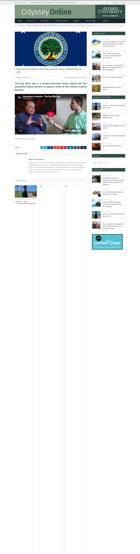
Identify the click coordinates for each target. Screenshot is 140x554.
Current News (60, 21)
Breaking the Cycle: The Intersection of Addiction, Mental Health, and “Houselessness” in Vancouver (55, 2)
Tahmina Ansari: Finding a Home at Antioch (113, 127)
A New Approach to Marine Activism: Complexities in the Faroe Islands (112, 56)
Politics (79, 77)
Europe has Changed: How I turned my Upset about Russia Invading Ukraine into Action (113, 44)
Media (76, 21)
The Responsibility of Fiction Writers (111, 88)
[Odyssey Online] (70, 11)
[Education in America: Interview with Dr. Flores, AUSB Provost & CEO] (51, 49)
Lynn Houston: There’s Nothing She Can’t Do (113, 137)
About (105, 21)
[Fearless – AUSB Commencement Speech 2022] (26, 192)
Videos (85, 77)
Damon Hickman (21, 77)
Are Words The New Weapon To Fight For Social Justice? (113, 193)
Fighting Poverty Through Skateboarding (110, 117)
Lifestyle (30, 21)
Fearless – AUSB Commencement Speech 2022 (26, 202)
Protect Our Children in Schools (112, 77)
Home (19, 21)
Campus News (90, 21)
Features (44, 21)
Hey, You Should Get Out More (112, 146)
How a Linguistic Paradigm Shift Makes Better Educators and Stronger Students (112, 67)
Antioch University (71, 77)
